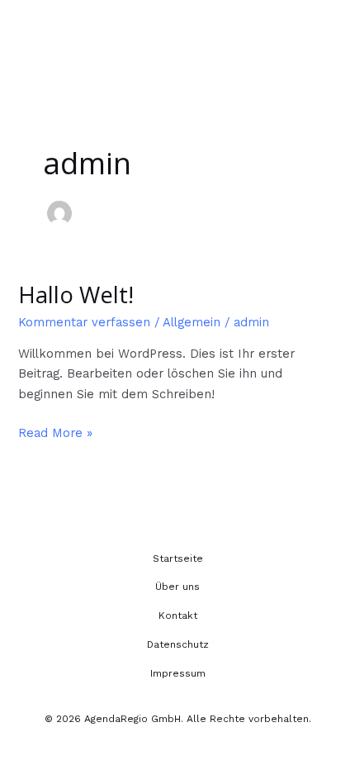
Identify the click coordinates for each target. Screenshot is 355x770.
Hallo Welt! (76, 294)
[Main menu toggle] (322, 31)
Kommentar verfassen (84, 322)
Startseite (178, 558)
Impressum (178, 673)
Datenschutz (178, 644)
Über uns (177, 586)
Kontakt (178, 615)
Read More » (55, 431)
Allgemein (191, 322)
